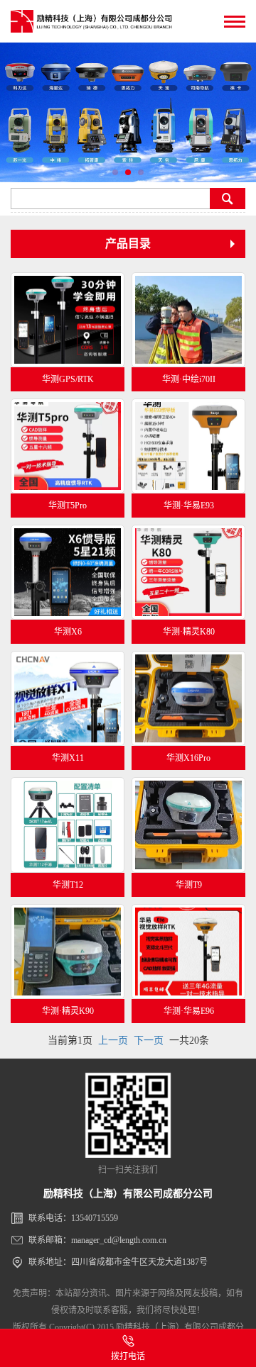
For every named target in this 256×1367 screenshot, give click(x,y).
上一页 (113, 1040)
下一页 (149, 1040)
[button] (115, 172)
